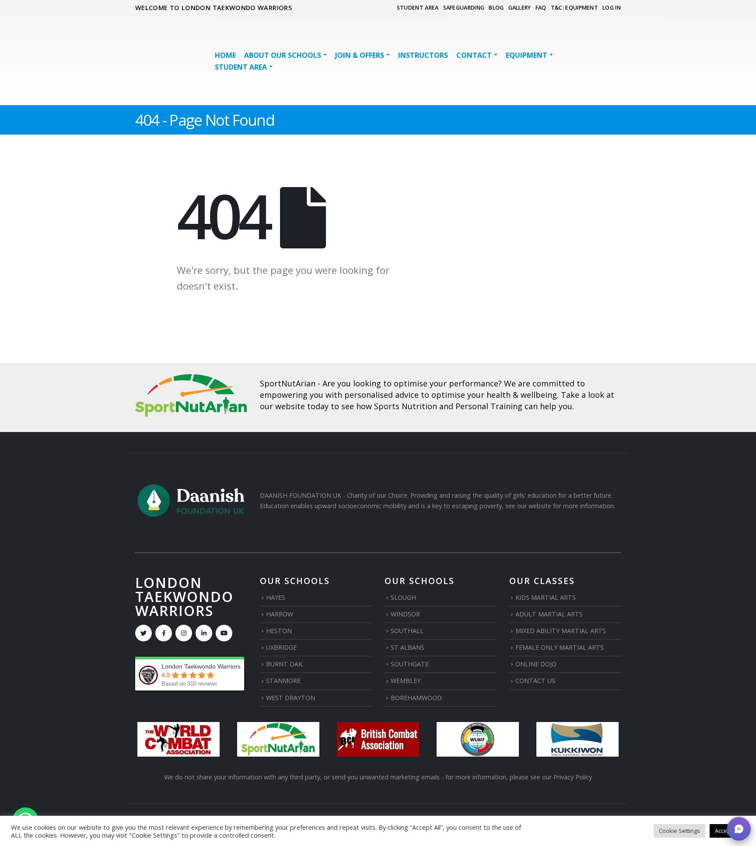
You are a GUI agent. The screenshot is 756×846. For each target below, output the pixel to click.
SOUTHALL (407, 631)
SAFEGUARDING (464, 7)
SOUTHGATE (410, 664)
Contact (474, 55)
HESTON (279, 631)
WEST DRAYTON (290, 698)
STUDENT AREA (418, 7)
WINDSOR (405, 614)
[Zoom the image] (191, 379)
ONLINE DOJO (535, 664)
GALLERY (519, 7)
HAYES (275, 597)
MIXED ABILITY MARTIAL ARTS (560, 631)
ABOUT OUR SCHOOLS (282, 55)
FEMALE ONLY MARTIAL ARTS (559, 647)
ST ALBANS (407, 647)
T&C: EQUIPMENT (574, 7)
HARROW (279, 614)
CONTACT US (535, 680)
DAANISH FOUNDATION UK (300, 495)
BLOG (496, 7)
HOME (225, 55)
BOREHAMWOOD (416, 698)
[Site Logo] (166, 60)
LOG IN (611, 7)
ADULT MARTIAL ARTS (549, 614)
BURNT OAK (284, 664)
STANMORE (283, 680)
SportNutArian (287, 383)
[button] (739, 829)
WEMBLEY (405, 680)
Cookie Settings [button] (679, 831)
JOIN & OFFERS (359, 55)
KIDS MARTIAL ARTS (545, 597)
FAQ (541, 7)
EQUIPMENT (526, 55)
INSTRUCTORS (423, 55)
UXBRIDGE (281, 647)
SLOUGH (403, 597)
